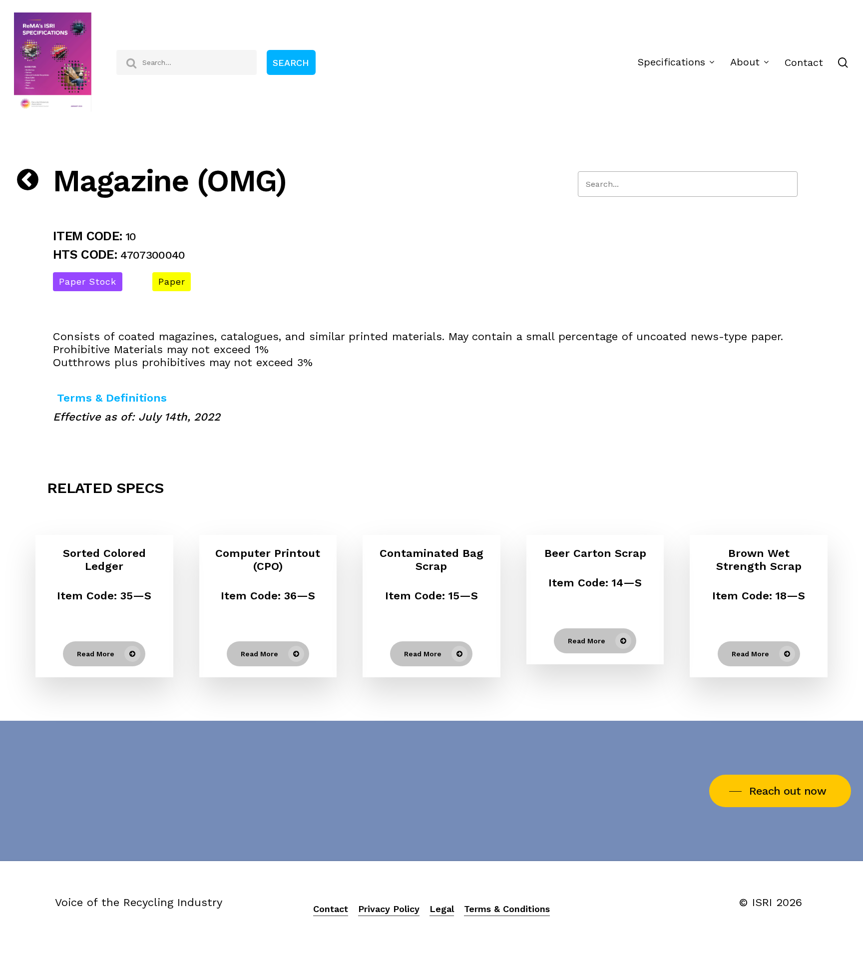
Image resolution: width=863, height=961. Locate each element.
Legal (442, 909)
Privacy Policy (389, 909)
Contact (330, 909)
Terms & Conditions (507, 909)
